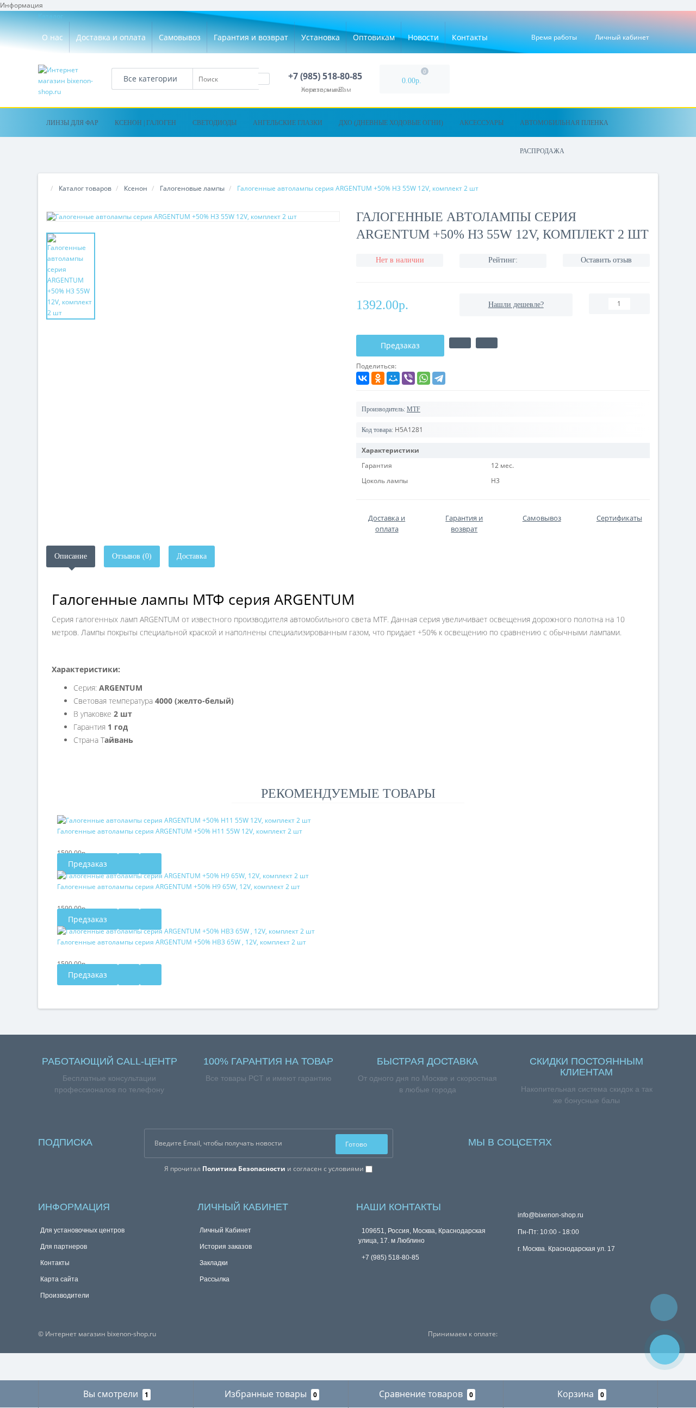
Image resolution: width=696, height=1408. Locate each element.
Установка (320, 37)
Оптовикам (374, 37)
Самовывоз (180, 37)
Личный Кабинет (225, 1230)
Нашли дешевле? (516, 305)
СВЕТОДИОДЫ (214, 123)
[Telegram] (438, 378)
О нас (52, 37)
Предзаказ (87, 864)
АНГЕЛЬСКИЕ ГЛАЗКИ (287, 123)
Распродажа (542, 151)
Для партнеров (63, 1246)
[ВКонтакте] (362, 378)
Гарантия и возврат (251, 37)
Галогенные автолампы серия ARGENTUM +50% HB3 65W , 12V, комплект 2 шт (181, 942)
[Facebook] (571, 1141)
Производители (64, 1295)
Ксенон (135, 188)
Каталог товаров (85, 188)
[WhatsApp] (423, 378)
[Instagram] (576, 1141)
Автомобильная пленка (564, 123)
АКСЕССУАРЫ (481, 123)
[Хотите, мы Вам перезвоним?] (664, 1349)
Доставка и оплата (111, 37)
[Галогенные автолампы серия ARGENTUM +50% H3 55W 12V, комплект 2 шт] (193, 216)
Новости (423, 37)
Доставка (192, 556)
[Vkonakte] (582, 1141)
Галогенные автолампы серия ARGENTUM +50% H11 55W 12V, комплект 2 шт (179, 831)
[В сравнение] (487, 342)
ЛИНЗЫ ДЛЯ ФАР (72, 123)
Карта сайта (59, 1279)
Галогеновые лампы (192, 188)
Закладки (214, 1263)
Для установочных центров (82, 1230)
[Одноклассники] (377, 378)
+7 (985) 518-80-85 (390, 1257)
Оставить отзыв (606, 260)
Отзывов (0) (132, 556)
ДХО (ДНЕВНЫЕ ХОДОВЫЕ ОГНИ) (391, 123)
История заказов (226, 1246)
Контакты (470, 37)
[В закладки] (460, 342)
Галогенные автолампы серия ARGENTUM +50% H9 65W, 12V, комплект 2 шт (178, 886)
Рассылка (214, 1279)
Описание (70, 556)
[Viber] (408, 378)
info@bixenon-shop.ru (550, 1215)
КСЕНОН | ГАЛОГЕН (145, 123)
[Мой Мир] (393, 378)
